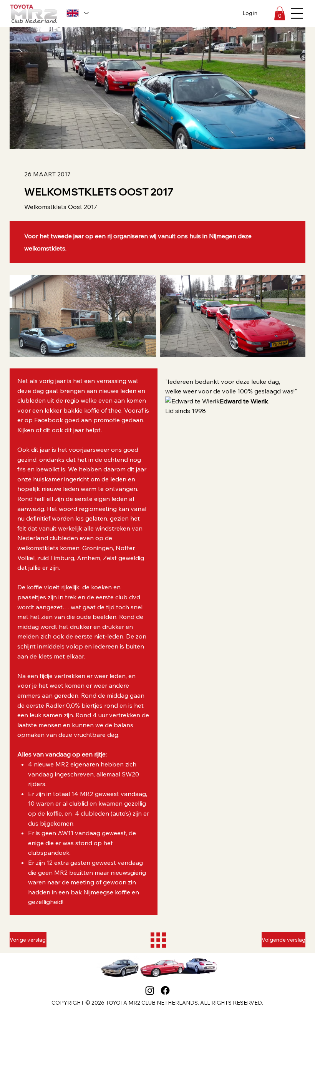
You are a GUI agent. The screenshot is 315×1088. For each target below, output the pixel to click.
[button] (279, 13)
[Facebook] (165, 990)
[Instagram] (150, 990)
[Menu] (297, 13)
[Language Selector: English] (77, 13)
